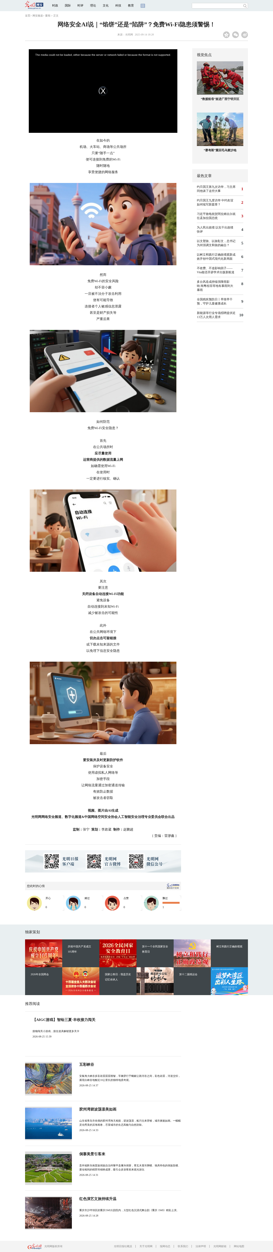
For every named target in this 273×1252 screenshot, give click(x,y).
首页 (27, 15)
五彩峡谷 (86, 1064)
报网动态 (165, 1246)
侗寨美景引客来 (92, 1154)
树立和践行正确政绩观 (229, 946)
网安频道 (37, 15)
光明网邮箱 (219, 1246)
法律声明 (201, 1246)
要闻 (47, 15)
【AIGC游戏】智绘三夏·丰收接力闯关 (63, 1020)
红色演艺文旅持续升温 (97, 1199)
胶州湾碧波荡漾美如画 (97, 1109)
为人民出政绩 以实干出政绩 (215, 227)
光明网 (129, 34)
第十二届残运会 (188, 974)
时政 (55, 5)
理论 (93, 5)
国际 (68, 5)
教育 (131, 5)
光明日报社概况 (123, 1246)
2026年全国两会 (40, 974)
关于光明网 (145, 1246)
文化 (106, 5)
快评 (200, 231)
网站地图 (239, 1246)
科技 (118, 5)
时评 (80, 5)
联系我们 (183, 1246)
